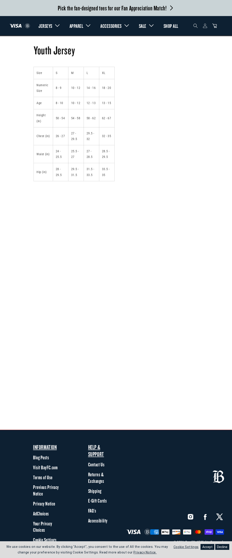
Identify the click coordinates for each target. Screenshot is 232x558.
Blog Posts (41, 457)
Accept (207, 547)
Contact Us (96, 464)
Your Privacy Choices (42, 526)
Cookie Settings (44, 540)
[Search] (195, 26)
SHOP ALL (171, 26)
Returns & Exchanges (96, 477)
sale (142, 26)
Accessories (111, 26)
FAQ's (92, 511)
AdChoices (41, 513)
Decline (222, 547)
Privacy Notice (44, 504)
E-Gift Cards (97, 501)
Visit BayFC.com (45, 467)
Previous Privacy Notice (46, 490)
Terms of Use (43, 477)
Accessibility (98, 520)
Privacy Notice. (145, 552)
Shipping (95, 491)
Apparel (76, 26)
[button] (214, 26)
